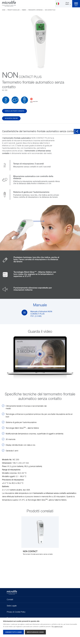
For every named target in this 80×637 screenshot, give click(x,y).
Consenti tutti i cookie (13, 632)
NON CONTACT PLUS (50, 9)
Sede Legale (12, 606)
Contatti (10, 600)
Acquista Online (11, 118)
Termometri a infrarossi (35, 9)
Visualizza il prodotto (40, 537)
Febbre (24, 9)
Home (3, 9)
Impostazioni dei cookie (35, 632)
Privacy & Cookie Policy (16, 612)
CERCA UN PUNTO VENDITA (14, 111)
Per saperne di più (57, 626)
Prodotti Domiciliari (14, 9)
